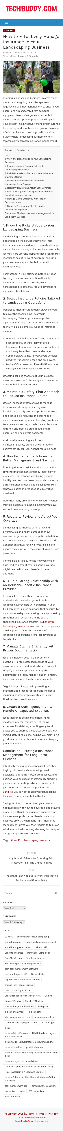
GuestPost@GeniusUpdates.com (31, 1121)
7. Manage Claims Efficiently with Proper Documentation (25, 200)
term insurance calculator (44, 1086)
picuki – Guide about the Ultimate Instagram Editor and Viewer (30, 1079)
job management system (17, 1017)
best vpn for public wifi (16, 974)
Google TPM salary (34, 1001)
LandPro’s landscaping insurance (31, 840)
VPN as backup (36, 1091)
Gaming (48, 996)
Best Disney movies (35, 958)
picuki (7, 1028)
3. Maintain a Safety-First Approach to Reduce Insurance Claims (29, 175)
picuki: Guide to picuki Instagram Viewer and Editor (29, 1042)
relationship (16, 739)
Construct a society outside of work (23, 996)
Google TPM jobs (13, 1001)
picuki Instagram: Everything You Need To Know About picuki (31, 1054)
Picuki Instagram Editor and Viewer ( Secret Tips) (29, 1066)
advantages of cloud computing (33, 936)
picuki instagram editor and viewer (22, 1061)
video (22, 1091)
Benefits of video (13, 958)
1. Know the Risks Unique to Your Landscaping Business (28, 160)
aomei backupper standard (18, 947)
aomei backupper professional (41, 942)
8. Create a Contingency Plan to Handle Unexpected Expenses (25, 208)
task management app (16, 1086)
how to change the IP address (19, 1006)
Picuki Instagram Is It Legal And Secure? (24, 1072)
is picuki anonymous (14, 1012)
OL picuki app (47, 1022)
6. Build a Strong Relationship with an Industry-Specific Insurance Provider (29, 193)
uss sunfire (10, 1091)
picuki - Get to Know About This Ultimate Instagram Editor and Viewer (30, 1035)
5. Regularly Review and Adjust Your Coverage (28, 187)
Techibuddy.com (25, 1117)
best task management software (21, 969)
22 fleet (9, 936)
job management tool (45, 1017)
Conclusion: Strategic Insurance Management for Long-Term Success (30, 215)
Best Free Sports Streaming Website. (23, 963)
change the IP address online (19, 985)
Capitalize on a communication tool (22, 979)
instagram (43, 1006)
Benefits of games (14, 953)
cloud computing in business (19, 990)
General (9, 31)
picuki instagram (34, 1047)
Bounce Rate (37, 974)
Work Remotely (12, 1096)
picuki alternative (13, 1047)
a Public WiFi (41, 947)
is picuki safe (35, 1012)
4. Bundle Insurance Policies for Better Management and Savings (24, 182)
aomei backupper (13, 942)
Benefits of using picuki (38, 953)
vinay (8, 52)
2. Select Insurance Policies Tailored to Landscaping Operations (24, 168)
